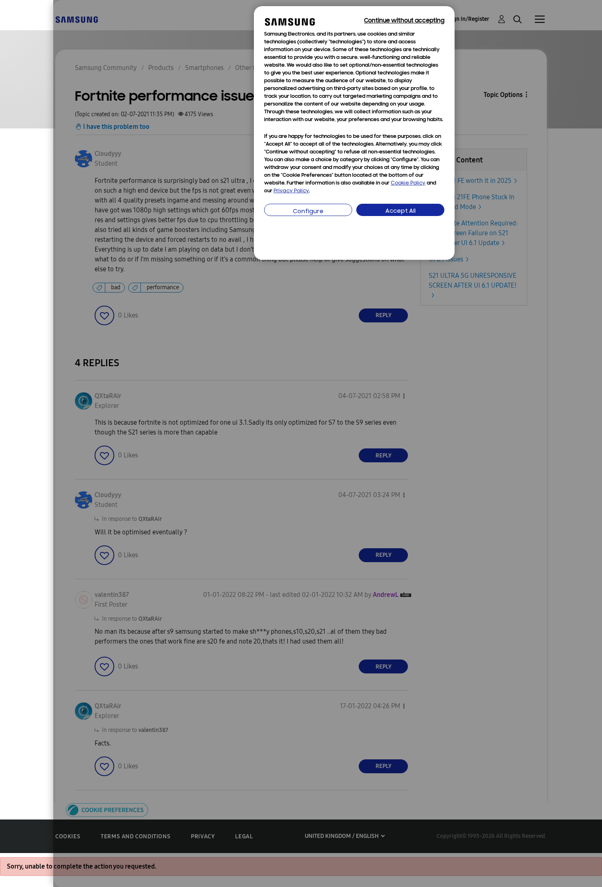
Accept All (400, 211)
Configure (308, 212)
